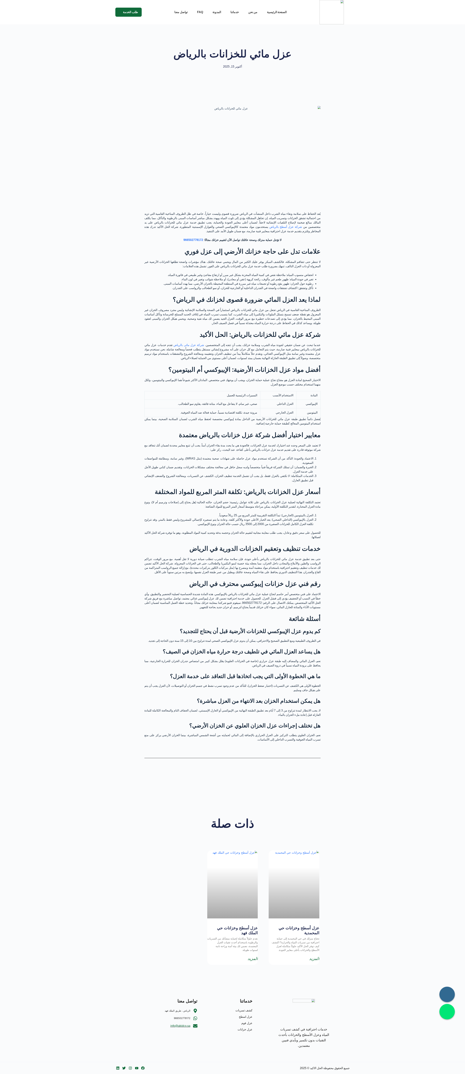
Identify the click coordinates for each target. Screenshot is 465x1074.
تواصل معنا (181, 12)
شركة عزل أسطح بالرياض (285, 226)
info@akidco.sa (180, 1025)
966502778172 (193, 239)
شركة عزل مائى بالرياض (188, 345)
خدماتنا (235, 12)
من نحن (253, 12)
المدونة (217, 12)
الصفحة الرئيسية (277, 12)
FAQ (200, 12)
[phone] (447, 994)
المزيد (314, 959)
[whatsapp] (447, 1011)
